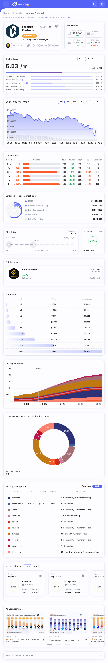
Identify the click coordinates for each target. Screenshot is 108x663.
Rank (99, 59)
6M (87, 102)
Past (35, 566)
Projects (17, 13)
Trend (90, 59)
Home (6, 13)
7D (68, 102)
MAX (99, 102)
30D (74, 102)
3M (81, 102)
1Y (92, 102)
